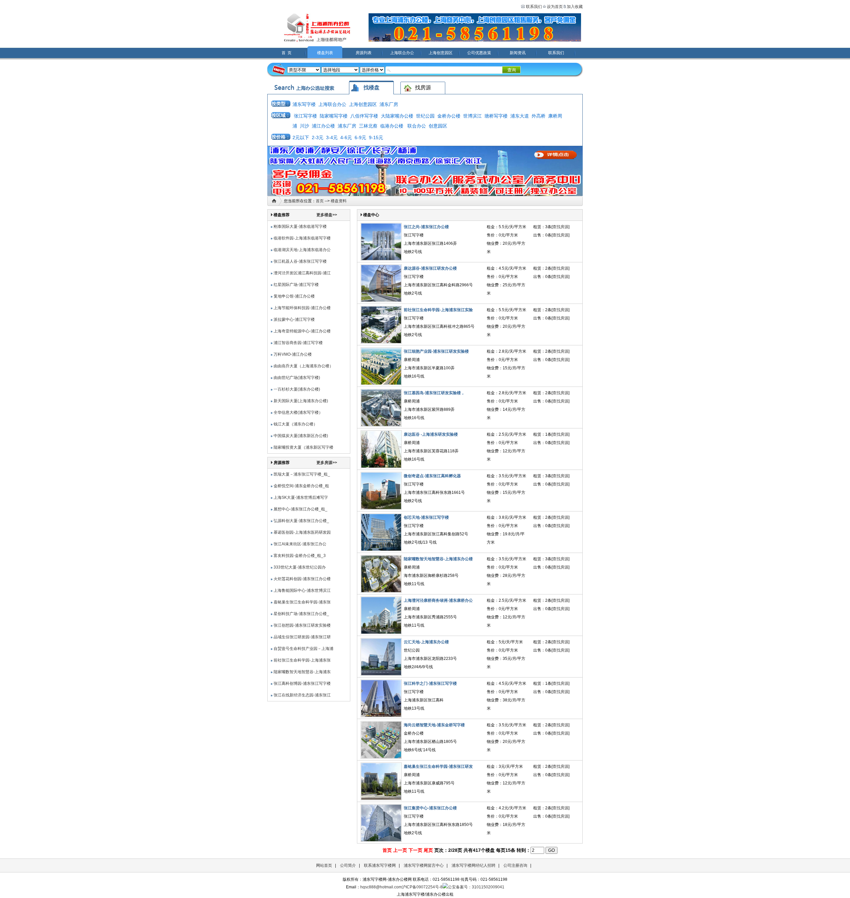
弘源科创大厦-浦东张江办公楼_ (301, 520)
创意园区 (438, 126)
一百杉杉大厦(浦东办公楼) (297, 389)
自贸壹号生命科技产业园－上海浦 (303, 648)
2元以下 (301, 137)
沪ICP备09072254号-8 (422, 887)
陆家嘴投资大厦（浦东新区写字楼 (303, 447)
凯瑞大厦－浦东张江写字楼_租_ (302, 474)
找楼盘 (372, 87)
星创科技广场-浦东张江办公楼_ (301, 613)
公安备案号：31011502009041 (476, 887)
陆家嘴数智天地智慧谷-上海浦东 (302, 672)
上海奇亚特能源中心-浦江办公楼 (302, 331)
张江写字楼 (305, 116)
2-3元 (317, 137)
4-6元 (346, 137)
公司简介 (348, 865)
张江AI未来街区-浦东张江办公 (300, 544)
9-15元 (376, 137)
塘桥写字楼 (496, 116)
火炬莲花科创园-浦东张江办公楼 (302, 579)
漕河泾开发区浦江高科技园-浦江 (302, 273)
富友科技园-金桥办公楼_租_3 (300, 555)
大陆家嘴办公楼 (397, 116)
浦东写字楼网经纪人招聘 (473, 865)
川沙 (304, 126)
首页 (320, 201)
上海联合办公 (402, 52)
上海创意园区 (441, 52)
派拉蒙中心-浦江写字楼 (294, 319)
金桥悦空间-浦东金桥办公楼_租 (301, 486)
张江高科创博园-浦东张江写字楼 (302, 683)
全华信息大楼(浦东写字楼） (298, 412)
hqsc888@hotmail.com (381, 887)
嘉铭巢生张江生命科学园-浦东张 (302, 602)
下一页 (415, 850)
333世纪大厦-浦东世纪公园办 (300, 567)
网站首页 (324, 865)
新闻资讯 (518, 52)
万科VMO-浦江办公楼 (293, 354)
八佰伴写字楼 (364, 116)
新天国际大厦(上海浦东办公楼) (301, 401)
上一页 (400, 850)
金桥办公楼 (449, 116)
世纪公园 (425, 116)
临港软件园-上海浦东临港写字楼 (302, 238)
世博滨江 (472, 116)
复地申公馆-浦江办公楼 (294, 296)
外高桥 (539, 116)
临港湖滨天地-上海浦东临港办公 (302, 249)
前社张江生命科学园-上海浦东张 (302, 660)
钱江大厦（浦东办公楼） (295, 424)
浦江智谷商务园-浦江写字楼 (298, 342)
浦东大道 (519, 116)
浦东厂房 (389, 104)
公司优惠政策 (479, 52)
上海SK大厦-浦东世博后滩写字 (301, 497)
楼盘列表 (325, 52)
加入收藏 (575, 6)
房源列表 (364, 52)
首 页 (287, 52)
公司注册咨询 (515, 865)
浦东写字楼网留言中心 (424, 865)
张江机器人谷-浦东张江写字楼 (300, 261)
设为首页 (555, 6)
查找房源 (560, 226)
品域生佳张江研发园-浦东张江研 (302, 637)
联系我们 (533, 6)
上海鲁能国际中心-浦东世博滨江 (302, 590)
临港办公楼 (391, 126)
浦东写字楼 (304, 104)
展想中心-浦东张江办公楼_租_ (300, 509)
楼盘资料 (339, 201)
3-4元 (332, 137)
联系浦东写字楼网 (380, 865)
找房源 (423, 87)
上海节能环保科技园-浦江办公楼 (302, 308)
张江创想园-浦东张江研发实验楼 (302, 625)
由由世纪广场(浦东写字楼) (297, 377)
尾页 (428, 850)
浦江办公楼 (323, 126)
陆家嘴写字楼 (334, 116)
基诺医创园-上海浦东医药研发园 (302, 532)
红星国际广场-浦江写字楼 (296, 284)
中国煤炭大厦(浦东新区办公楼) (301, 435)
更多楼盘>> (326, 215)
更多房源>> (326, 462)
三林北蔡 (368, 126)
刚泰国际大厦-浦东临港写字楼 (300, 226)
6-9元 (360, 137)
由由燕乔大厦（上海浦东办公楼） (303, 366)
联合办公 (416, 126)
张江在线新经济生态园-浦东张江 (302, 695)
